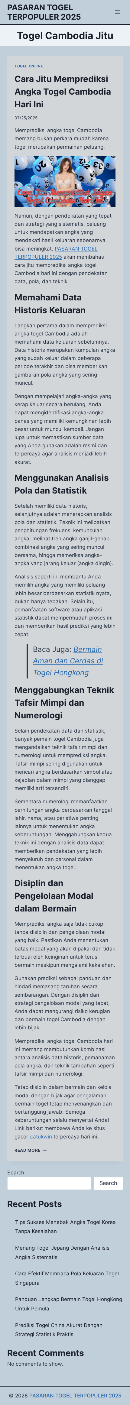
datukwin (41, 1137)
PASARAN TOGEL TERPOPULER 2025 (75, 1396)
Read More (31, 1150)
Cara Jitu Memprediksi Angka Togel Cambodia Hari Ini (63, 91)
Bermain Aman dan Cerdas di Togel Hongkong (68, 661)
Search (15, 1173)
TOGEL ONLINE (29, 66)
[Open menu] (117, 12)
